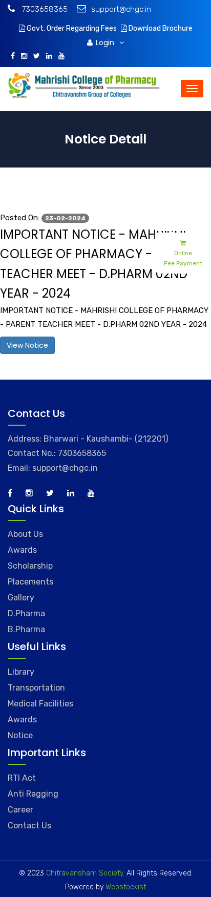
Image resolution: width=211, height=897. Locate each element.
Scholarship (30, 566)
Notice (20, 735)
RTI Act (22, 778)
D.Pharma (26, 613)
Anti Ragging (33, 794)
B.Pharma (26, 629)
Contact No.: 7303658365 (57, 453)
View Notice (27, 345)
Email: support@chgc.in (53, 468)
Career (20, 810)
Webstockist (124, 887)
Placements (30, 582)
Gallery (21, 597)
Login (106, 42)
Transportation (36, 688)
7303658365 (44, 9)
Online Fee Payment (183, 258)
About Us (25, 534)
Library (21, 672)
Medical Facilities (40, 703)
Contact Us (29, 825)
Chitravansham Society (84, 873)
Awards (22, 550)
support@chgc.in (121, 9)
